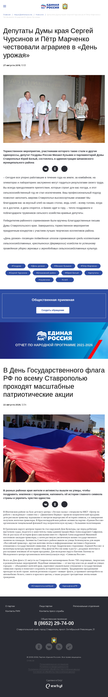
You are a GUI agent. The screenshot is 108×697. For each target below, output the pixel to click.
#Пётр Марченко (89, 266)
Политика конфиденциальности (54, 667)
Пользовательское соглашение (54, 664)
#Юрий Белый (72, 273)
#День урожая (38, 266)
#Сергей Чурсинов (18, 273)
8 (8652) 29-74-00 (54, 623)
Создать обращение (52, 310)
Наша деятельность (23, 15)
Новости (40, 15)
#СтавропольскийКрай (42, 586)
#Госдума (16, 266)
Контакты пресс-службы (51, 611)
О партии (10, 606)
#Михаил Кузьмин (62, 266)
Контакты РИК (12, 611)
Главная (7, 15)
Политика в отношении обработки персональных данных (54, 669)
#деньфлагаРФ (70, 586)
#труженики (44, 280)
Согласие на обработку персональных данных (54, 672)
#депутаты (93, 273)
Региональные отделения (86, 606)
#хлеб (65, 280)
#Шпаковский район (46, 273)
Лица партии (45, 606)
